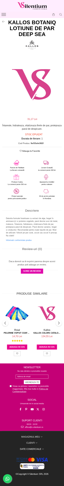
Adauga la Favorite (31, 151)
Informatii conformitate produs (19, 240)
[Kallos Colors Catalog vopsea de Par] (46, 313)
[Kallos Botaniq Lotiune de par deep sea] (32, 85)
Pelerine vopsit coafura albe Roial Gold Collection (17, 333)
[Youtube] (32, 409)
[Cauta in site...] (60, 15)
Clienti (30, 443)
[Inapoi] (2, 21)
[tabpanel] (32, 85)
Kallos (47, 330)
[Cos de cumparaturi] (53, 15)
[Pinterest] (26, 409)
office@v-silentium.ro (33, 427)
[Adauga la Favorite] (17, 353)
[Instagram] (43, 409)
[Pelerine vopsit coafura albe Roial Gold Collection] (17, 313)
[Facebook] (20, 409)
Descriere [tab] (32, 210)
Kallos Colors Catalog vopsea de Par (46, 333)
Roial (17, 330)
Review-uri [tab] (32, 249)
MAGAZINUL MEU (30, 436)
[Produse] (4, 15)
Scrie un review (32, 271)
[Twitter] (37, 409)
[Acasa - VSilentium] (32, 5)
